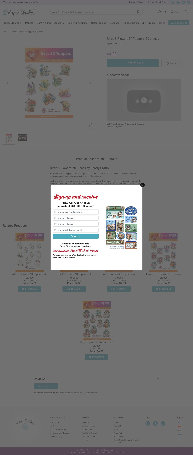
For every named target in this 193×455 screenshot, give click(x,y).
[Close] (142, 185)
